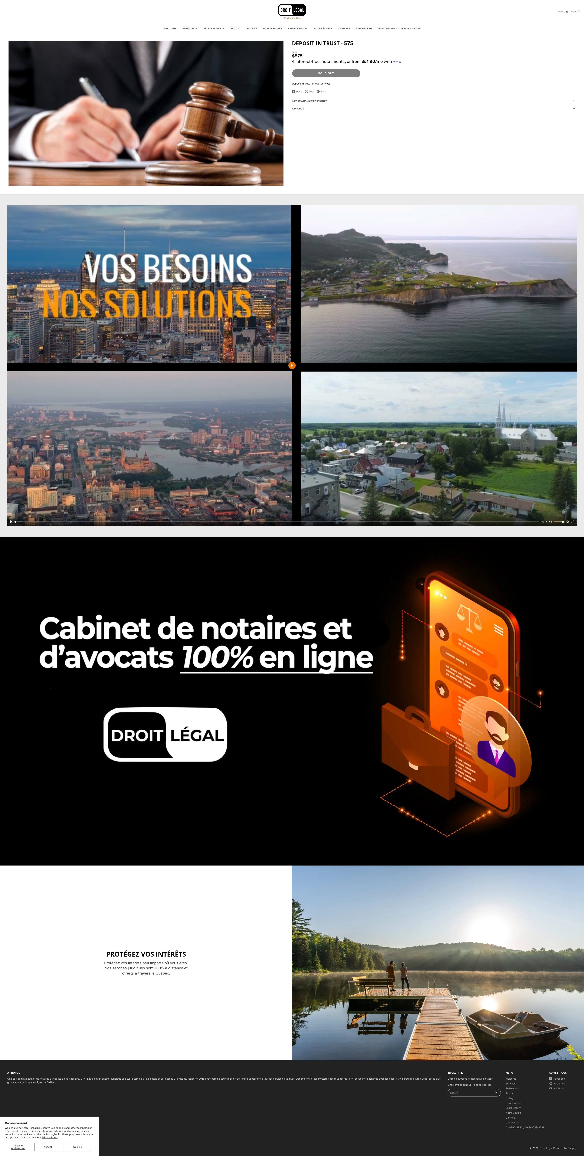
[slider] (276, 521)
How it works (272, 28)
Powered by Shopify (565, 1148)
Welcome (169, 28)
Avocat (235, 28)
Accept (48, 1146)
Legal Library (298, 28)
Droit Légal (546, 1148)
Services (188, 28)
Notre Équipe (323, 28)
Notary (252, 28)
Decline (77, 1146)
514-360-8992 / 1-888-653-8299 (399, 28)
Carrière (344, 28)
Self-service (212, 28)
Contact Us (364, 28)
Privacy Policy (50, 1137)
